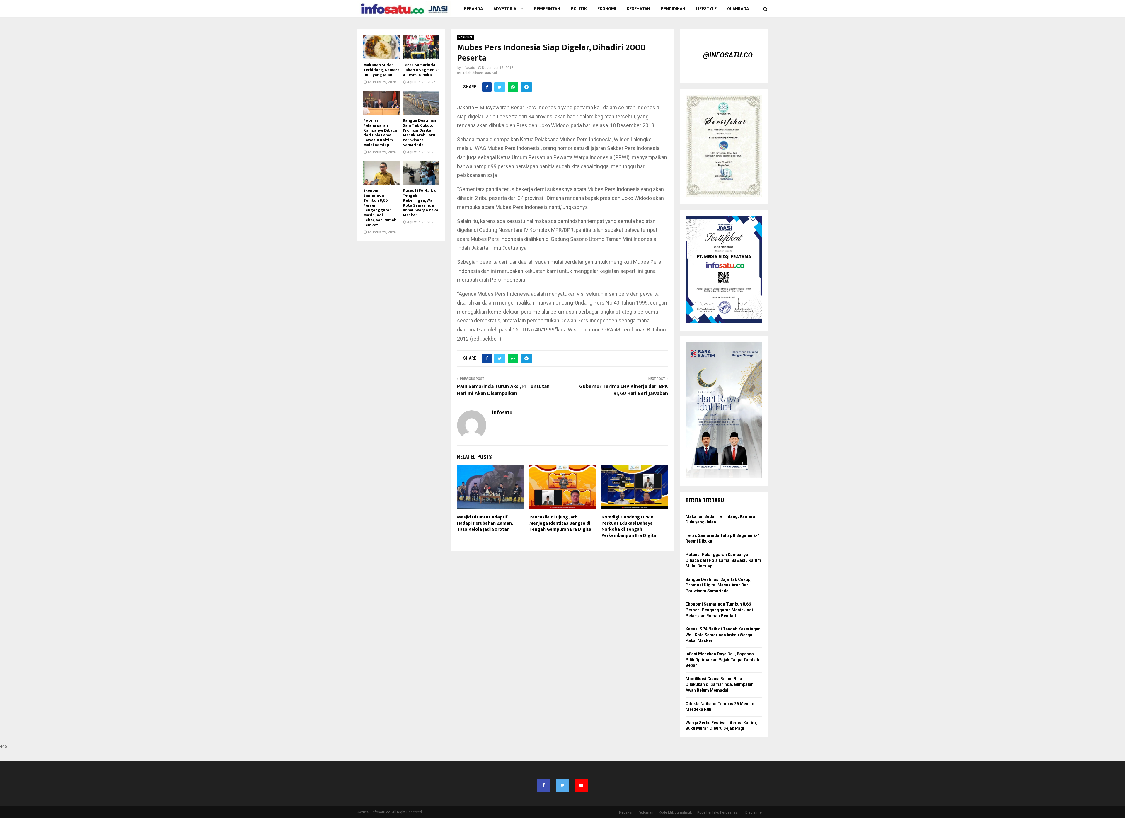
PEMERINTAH (547, 8)
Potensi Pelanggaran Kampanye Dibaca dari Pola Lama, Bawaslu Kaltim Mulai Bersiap (380, 132)
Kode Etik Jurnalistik (675, 812)
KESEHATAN (638, 8)
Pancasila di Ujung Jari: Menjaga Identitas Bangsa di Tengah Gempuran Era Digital (560, 523)
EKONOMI (606, 8)
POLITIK (579, 8)
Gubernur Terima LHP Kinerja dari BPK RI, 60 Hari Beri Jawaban (623, 390)
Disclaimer (754, 812)
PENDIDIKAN (673, 8)
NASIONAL (465, 37)
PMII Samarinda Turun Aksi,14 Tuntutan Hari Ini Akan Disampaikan (503, 390)
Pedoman (645, 812)
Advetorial (506, 8)
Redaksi (625, 812)
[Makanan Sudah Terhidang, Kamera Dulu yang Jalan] (381, 47)
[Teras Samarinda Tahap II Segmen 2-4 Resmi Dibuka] (421, 47)
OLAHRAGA (738, 8)
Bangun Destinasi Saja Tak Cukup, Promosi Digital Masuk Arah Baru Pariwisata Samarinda (419, 132)
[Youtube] (581, 785)
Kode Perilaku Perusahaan (718, 812)
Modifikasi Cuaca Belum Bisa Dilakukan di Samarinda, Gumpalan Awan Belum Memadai (720, 684)
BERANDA (473, 8)
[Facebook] (543, 785)
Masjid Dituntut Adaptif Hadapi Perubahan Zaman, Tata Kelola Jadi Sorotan (485, 523)
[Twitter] (562, 785)
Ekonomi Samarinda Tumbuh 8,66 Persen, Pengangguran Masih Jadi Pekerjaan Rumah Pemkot (379, 207)
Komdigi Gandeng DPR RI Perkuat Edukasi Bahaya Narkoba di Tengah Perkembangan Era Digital (629, 526)
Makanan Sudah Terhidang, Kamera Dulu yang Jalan (381, 70)
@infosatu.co (728, 55)
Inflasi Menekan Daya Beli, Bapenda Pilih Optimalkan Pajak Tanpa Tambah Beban (722, 660)
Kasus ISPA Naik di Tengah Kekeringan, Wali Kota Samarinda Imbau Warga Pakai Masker (421, 202)
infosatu (468, 68)
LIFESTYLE (706, 8)
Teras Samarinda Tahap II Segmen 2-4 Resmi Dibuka (421, 70)
